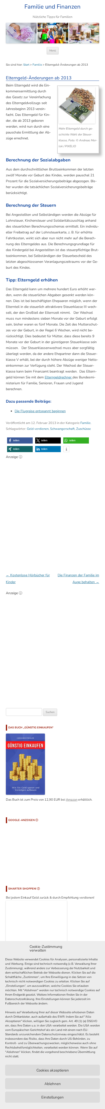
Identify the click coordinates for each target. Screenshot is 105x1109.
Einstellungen (52, 1097)
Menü (52, 50)
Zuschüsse (83, 429)
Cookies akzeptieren (52, 1070)
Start (26, 65)
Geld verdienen (38, 429)
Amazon (71, 799)
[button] (20, 440)
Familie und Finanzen (52, 7)
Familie (37, 65)
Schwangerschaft (62, 429)
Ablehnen (52, 1083)
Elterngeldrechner (59, 377)
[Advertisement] (52, 513)
